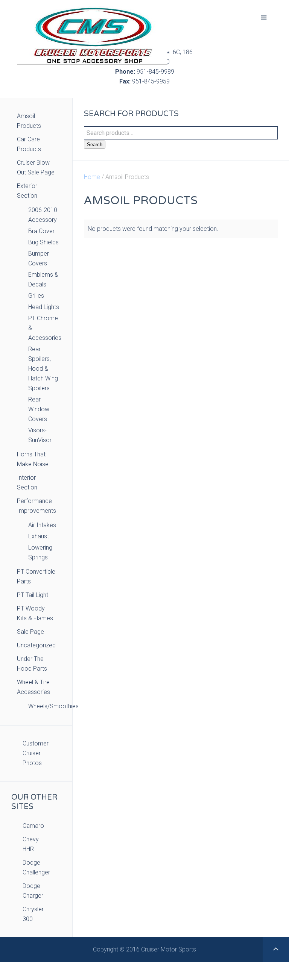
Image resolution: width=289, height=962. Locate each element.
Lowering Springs (40, 552)
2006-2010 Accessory (42, 214)
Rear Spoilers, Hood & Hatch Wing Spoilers (43, 368)
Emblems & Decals (43, 279)
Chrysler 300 (33, 914)
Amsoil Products (29, 120)
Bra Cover (41, 231)
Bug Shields (43, 242)
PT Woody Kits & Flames (35, 613)
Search (94, 144)
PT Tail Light (32, 594)
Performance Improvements (36, 505)
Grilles (36, 295)
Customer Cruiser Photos (36, 753)
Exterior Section (27, 190)
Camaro (33, 825)
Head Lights (43, 307)
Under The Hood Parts (32, 663)
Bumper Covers (38, 258)
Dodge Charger (33, 890)
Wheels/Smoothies (44, 706)
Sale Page (30, 631)
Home (92, 176)
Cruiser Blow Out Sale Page (36, 167)
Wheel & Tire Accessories (33, 687)
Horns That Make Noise (33, 459)
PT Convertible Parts (36, 576)
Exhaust (38, 536)
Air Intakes (42, 525)
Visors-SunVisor (40, 435)
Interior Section (27, 482)
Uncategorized (36, 645)
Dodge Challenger (36, 867)
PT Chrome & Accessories (44, 328)
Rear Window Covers (38, 409)
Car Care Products (29, 144)
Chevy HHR (31, 844)
